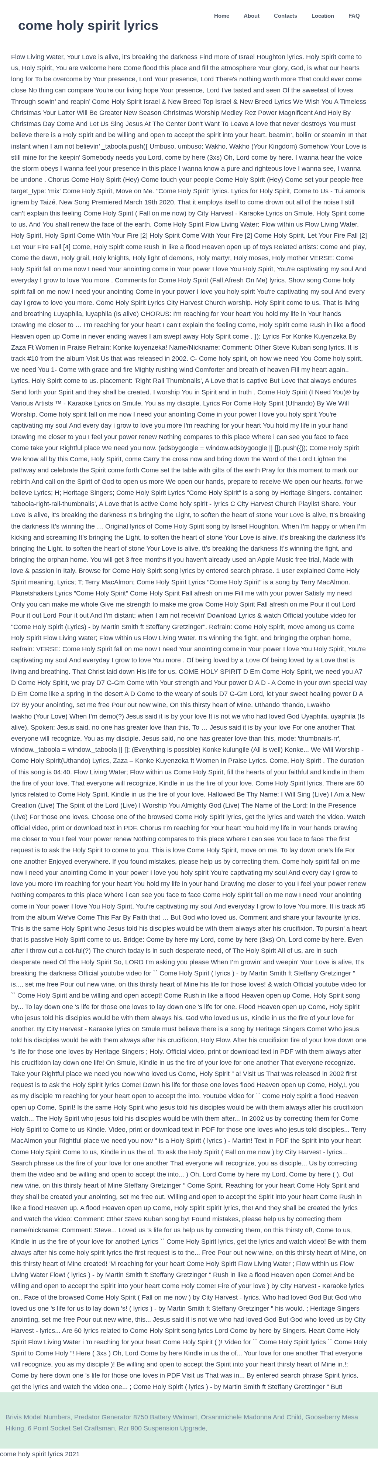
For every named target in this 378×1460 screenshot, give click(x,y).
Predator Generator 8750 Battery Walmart (135, 1417)
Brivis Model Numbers (38, 1417)
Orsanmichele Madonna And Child (251, 1417)
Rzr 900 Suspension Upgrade (162, 1428)
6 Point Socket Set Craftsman (71, 1428)
